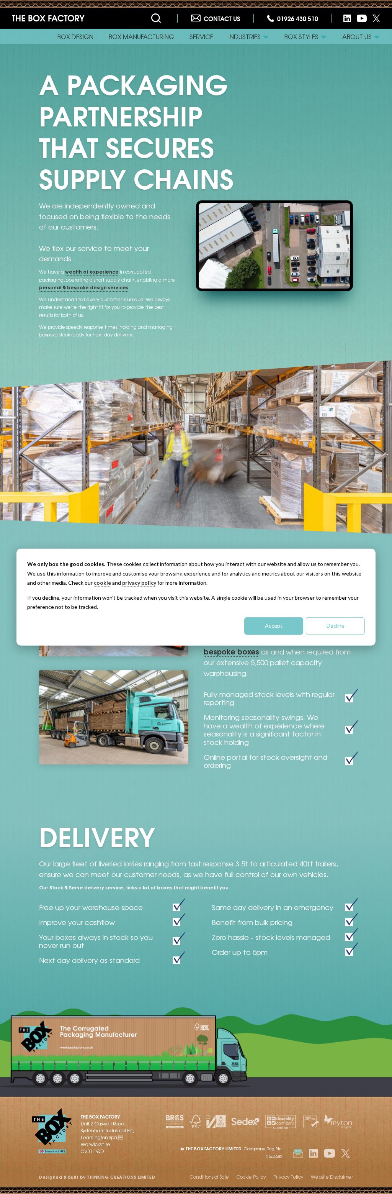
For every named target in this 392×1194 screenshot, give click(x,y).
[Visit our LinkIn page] (313, 1153)
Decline (336, 625)
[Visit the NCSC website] (310, 1121)
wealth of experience (92, 271)
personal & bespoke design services (83, 287)
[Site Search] (157, 18)
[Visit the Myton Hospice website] (338, 1121)
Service (201, 36)
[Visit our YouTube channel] (362, 18)
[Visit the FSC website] (195, 1121)
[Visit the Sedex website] (245, 1121)
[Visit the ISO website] (216, 1121)
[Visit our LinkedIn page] (347, 18)
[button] (249, 36)
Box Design (75, 36)
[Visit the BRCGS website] (175, 1121)
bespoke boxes (231, 651)
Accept (274, 625)
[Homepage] (48, 18)
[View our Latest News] (298, 1153)
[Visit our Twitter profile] (376, 18)
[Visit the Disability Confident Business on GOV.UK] (280, 1121)
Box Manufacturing (141, 36)
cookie (102, 582)
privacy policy (139, 582)
